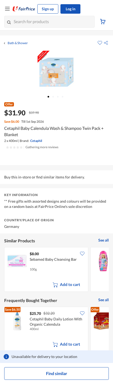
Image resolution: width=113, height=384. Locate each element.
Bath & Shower (18, 43)
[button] (106, 43)
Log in (70, 9)
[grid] (56, 270)
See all (103, 240)
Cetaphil (36, 141)
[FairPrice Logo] (24, 9)
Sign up (48, 9)
